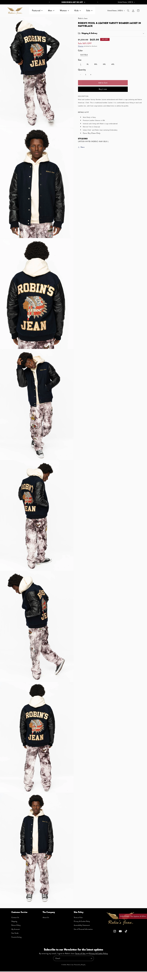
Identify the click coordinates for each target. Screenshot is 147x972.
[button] (128, 10)
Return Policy (16, 925)
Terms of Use (78, 917)
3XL (104, 64)
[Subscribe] (91, 958)
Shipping (80, 46)
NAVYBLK (84, 55)
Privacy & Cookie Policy (82, 921)
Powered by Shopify (79, 965)
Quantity (82, 69)
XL (88, 64)
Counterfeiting (16, 937)
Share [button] (82, 147)
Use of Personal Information (83, 929)
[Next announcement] (97, 2)
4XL (112, 64)
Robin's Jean (70, 965)
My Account (15, 929)
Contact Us (15, 917)
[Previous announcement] (49, 2)
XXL (95, 64)
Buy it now (103, 89)
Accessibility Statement (82, 925)
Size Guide (15, 933)
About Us (46, 917)
